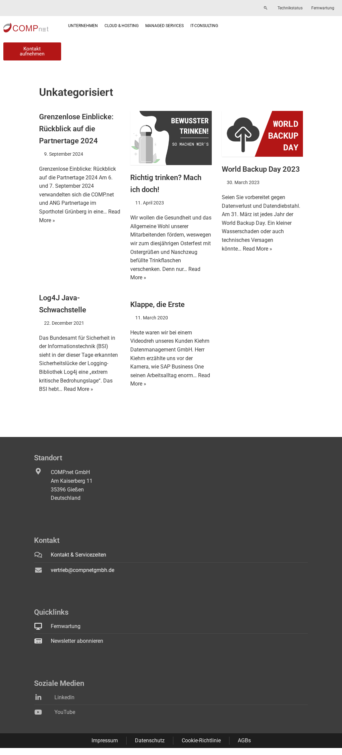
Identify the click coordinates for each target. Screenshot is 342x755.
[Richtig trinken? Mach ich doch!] (170, 138)
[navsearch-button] (265, 8)
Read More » (257, 249)
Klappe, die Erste (157, 304)
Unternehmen (83, 25)
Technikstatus (290, 8)
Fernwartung (322, 8)
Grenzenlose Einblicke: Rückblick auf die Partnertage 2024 (76, 128)
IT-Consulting (204, 25)
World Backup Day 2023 (261, 169)
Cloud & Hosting (122, 25)
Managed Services (164, 25)
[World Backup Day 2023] (262, 134)
